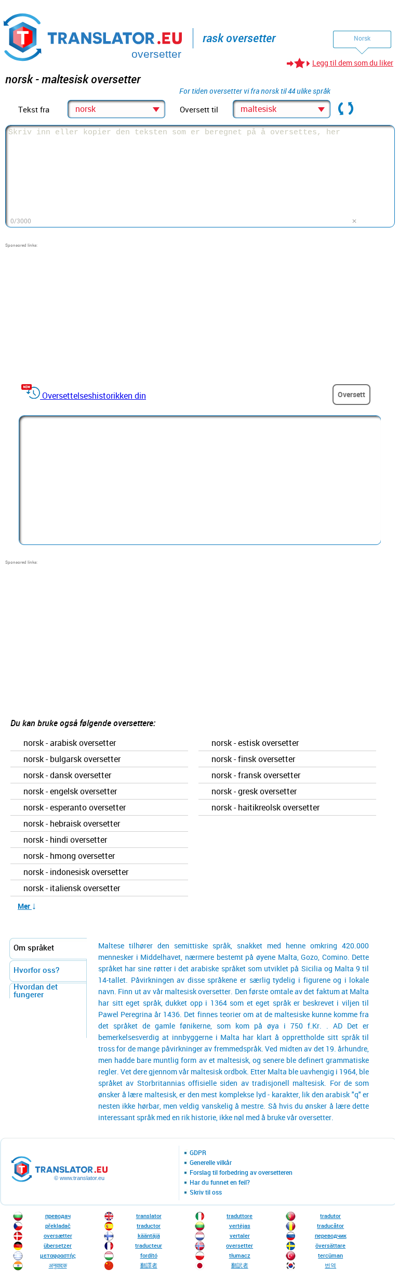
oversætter (58, 1235)
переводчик (331, 1235)
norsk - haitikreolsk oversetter (265, 808)
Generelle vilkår (211, 1162)
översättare (330, 1245)
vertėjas (239, 1225)
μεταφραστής (58, 1255)
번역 (330, 1265)
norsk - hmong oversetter (69, 856)
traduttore (239, 1216)
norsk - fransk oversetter (255, 775)
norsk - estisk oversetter (255, 743)
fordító (148, 1255)
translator (149, 1216)
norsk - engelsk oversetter (70, 792)
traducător (330, 1225)
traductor (149, 1225)
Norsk (362, 38)
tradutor (330, 1216)
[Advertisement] (83, 313)
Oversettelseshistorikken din (94, 395)
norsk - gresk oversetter (254, 792)
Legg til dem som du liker (352, 63)
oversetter (239, 1245)
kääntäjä (149, 1235)
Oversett (351, 394)
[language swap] (346, 109)
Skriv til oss (206, 1192)
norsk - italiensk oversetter (71, 888)
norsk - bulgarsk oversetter (72, 759)
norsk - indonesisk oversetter (75, 872)
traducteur (148, 1245)
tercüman (330, 1255)
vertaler (240, 1235)
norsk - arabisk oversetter (69, 743)
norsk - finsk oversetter (253, 759)
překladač (58, 1225)
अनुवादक (58, 1265)
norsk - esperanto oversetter (74, 808)
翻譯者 (148, 1265)
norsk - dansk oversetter (67, 775)
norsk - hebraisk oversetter (71, 824)
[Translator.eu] (94, 35)
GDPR (198, 1153)
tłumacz (239, 1255)
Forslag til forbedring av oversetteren (241, 1172)
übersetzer (58, 1245)
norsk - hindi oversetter (65, 840)
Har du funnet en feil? (220, 1182)
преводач (58, 1216)
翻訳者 (239, 1265)
